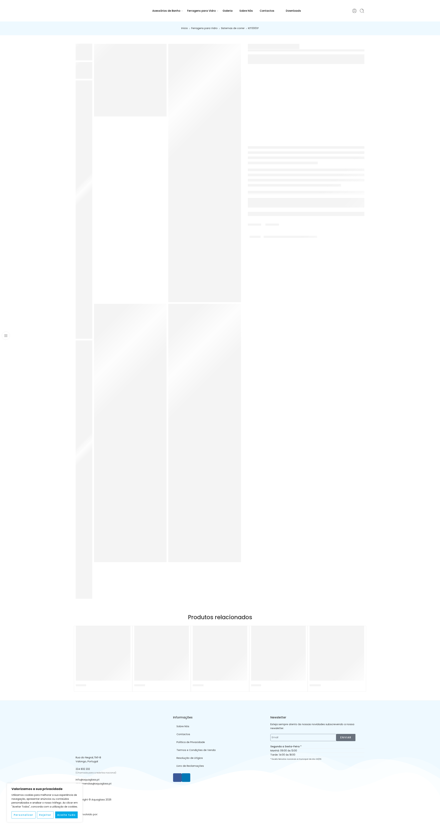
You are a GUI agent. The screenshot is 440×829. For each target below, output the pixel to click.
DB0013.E (256, 685)
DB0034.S (315, 685)
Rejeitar (45, 815)
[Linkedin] (186, 777)
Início (184, 28)
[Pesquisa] (362, 10)
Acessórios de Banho (166, 11)
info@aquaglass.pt (88, 779)
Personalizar (23, 815)
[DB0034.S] (337, 653)
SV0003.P (139, 685)
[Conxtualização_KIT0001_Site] (130, 433)
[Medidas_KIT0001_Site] (204, 173)
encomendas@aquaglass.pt (94, 783)
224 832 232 (83, 769)
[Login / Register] (354, 10)
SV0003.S (198, 685)
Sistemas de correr (233, 28)
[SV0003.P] (161, 653)
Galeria (228, 11)
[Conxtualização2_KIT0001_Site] (204, 433)
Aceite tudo (66, 815)
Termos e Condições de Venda (196, 750)
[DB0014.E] (103, 653)
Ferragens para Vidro (201, 11)
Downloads (293, 11)
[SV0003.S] (220, 653)
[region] (44, 802)
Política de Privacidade (191, 742)
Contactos (267, 11)
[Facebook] (177, 777)
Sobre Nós (246, 11)
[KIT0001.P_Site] (130, 80)
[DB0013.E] (278, 653)
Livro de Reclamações (190, 766)
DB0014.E (81, 685)
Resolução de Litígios (190, 758)
